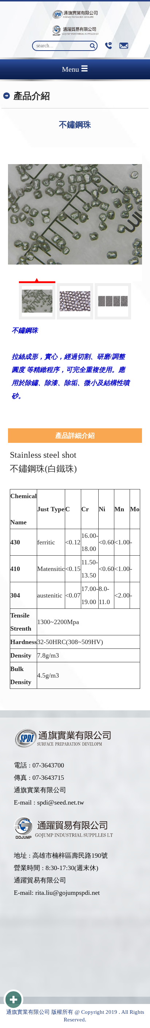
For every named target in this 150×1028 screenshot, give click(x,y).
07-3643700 (48, 765)
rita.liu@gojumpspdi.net (67, 892)
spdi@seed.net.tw (60, 802)
